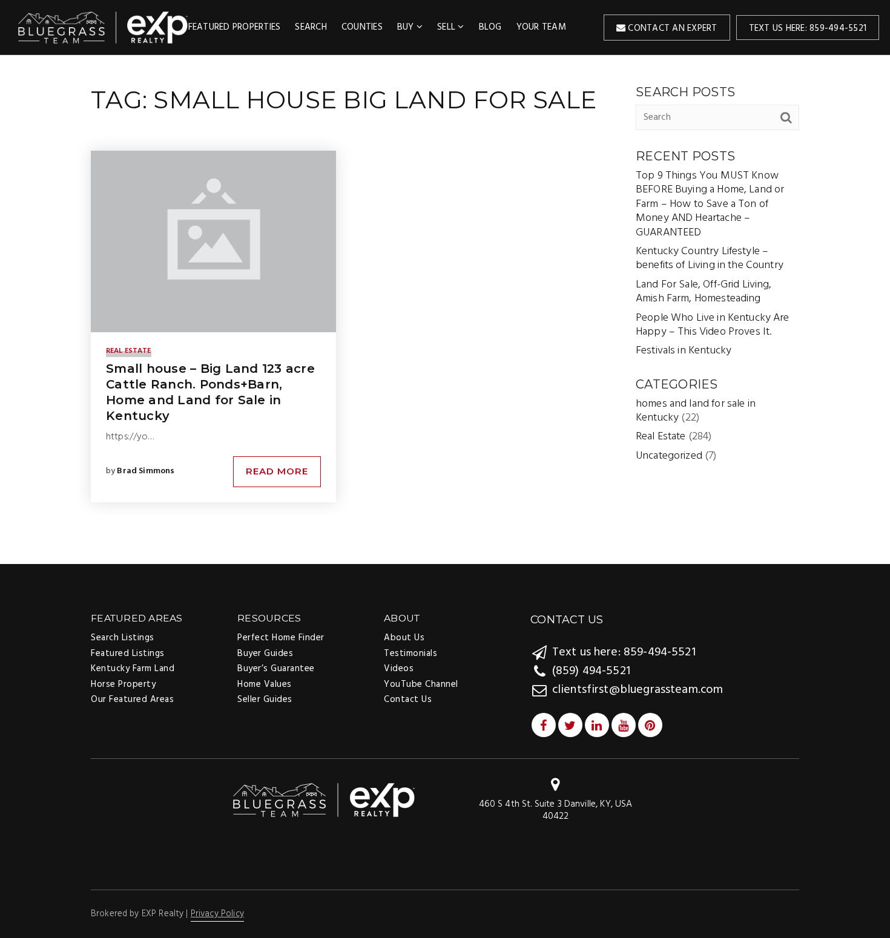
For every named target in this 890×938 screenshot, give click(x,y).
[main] (445, 309)
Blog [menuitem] (490, 27)
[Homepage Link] (324, 799)
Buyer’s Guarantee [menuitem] (276, 668)
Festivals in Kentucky (683, 350)
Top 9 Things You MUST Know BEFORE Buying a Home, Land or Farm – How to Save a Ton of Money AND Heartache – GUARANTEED (710, 204)
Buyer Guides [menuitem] (265, 653)
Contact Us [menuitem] (408, 699)
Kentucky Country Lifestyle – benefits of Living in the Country (709, 258)
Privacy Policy (217, 914)
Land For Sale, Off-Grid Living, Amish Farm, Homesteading (704, 291)
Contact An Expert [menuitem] (671, 28)
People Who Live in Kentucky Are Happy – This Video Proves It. (712, 325)
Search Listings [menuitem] (122, 638)
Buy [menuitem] (407, 27)
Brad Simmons (145, 471)
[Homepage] (103, 27)
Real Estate (128, 351)
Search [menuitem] (311, 27)
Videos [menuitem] (399, 668)
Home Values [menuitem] (264, 684)
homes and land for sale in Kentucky (696, 411)
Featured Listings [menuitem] (128, 653)
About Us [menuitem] (404, 638)
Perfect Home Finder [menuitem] (281, 638)
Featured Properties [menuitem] (234, 27)
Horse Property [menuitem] (123, 684)
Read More (277, 471)
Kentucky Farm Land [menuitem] (132, 668)
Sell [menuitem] (447, 27)
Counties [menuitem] (362, 27)
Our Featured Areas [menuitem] (132, 699)
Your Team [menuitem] (541, 27)
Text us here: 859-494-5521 (808, 28)
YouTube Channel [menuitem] (421, 684)
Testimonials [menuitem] (410, 653)
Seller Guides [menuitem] (264, 699)
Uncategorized (669, 456)
